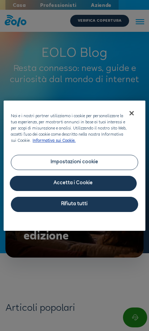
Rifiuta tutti (74, 204)
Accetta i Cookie (73, 183)
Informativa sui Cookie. (54, 141)
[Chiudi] (132, 113)
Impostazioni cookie (74, 162)
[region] (74, 166)
